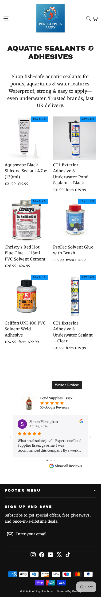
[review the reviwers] (81, 422)
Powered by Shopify (69, 591)
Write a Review (67, 385)
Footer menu (23, 490)
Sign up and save (28, 507)
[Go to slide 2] (51, 460)
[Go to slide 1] (47, 460)
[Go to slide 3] (54, 460)
